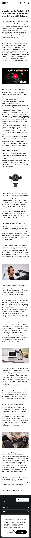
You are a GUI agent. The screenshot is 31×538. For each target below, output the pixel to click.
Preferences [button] (9, 532)
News (3, 8)
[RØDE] (5, 3)
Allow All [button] (21, 532)
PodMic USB (18, 490)
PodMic (26, 26)
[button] (28, 3)
